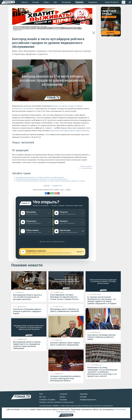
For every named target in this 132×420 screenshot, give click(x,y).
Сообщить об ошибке (47, 400)
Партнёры (84, 394)
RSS (41, 394)
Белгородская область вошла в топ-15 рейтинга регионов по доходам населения (40, 177)
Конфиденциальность (88, 400)
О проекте (63, 394)
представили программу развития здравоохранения (69, 131)
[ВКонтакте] (46, 193)
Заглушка (63, 400)
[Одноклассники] (56, 193)
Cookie (24, 409)
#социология (57, 186)
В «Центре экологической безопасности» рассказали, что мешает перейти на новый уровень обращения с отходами (50, 181)
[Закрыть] (93, 32)
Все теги (42, 397)
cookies (55, 406)
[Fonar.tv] (8, 2)
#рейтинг (46, 186)
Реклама (83, 397)
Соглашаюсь (66, 415)
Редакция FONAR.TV (86, 166)
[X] (48, 193)
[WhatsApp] (51, 193)
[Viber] (58, 193)
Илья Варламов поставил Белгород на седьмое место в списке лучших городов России (41, 179)
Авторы (62, 397)
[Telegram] (53, 193)
